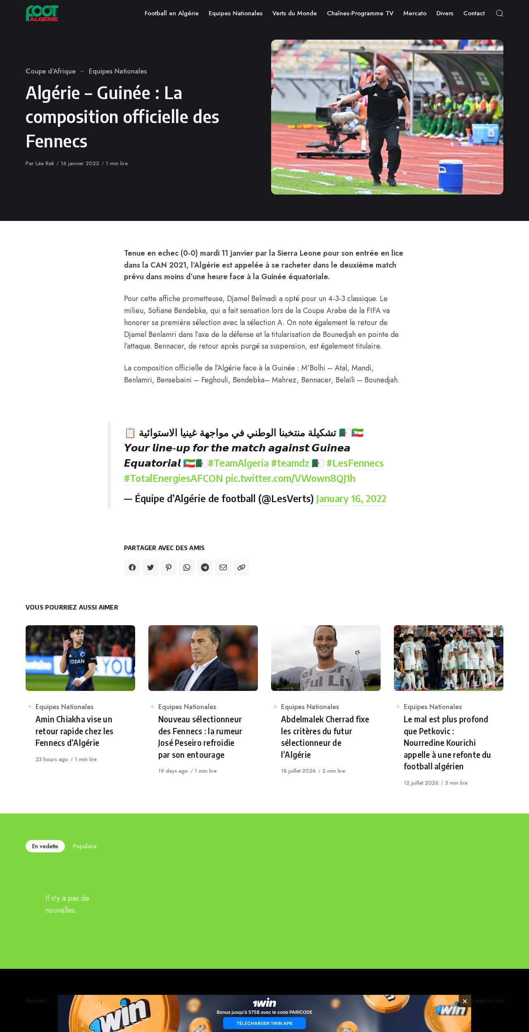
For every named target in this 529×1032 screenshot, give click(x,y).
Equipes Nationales (118, 71)
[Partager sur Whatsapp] (187, 567)
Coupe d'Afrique (51, 71)
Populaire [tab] (85, 846)
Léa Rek (45, 163)
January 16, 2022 (351, 498)
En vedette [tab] (45, 846)
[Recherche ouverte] (499, 13)
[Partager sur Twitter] (150, 567)
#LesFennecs (355, 462)
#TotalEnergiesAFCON (173, 478)
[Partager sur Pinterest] (168, 567)
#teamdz (290, 462)
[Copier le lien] (241, 567)
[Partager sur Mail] (223, 567)
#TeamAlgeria (238, 462)
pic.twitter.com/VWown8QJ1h (290, 478)
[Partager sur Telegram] (205, 567)
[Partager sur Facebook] (132, 567)
